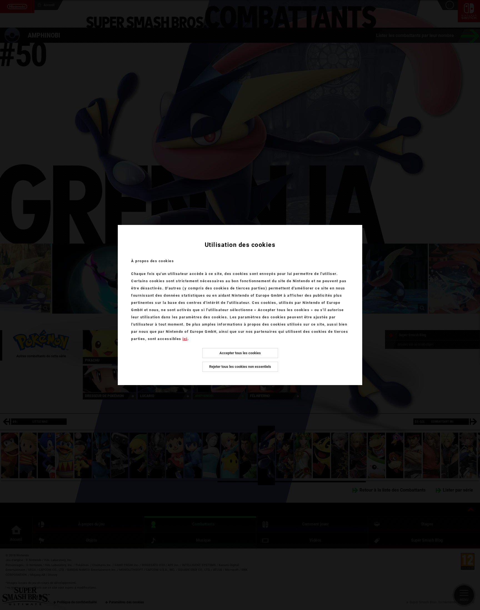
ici (185, 339)
